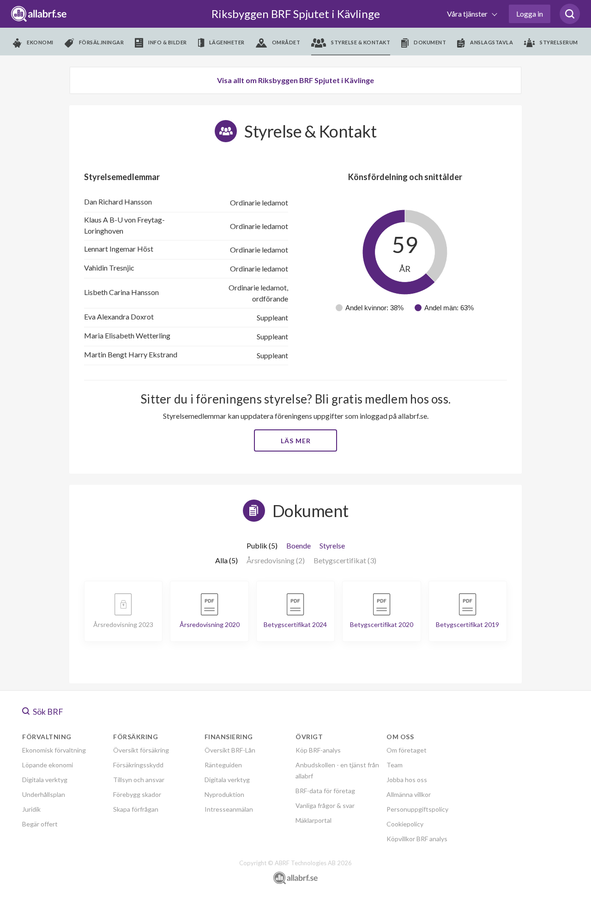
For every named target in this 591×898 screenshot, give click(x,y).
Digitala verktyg (44, 779)
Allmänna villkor (408, 794)
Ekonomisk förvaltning (54, 750)
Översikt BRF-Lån (230, 750)
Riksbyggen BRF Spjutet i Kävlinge (295, 13)
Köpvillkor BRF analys (416, 839)
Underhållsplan (43, 794)
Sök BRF (47, 711)
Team (394, 765)
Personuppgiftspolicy (417, 809)
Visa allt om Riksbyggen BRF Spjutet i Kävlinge (295, 80)
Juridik (31, 809)
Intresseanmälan (229, 809)
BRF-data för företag (325, 791)
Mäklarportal (314, 820)
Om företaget (406, 750)
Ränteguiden (223, 765)
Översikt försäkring (141, 750)
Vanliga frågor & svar (325, 805)
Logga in (529, 13)
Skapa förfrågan (135, 809)
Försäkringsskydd (138, 765)
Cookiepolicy (404, 824)
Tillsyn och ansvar (138, 779)
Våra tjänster (468, 13)
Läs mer (296, 441)
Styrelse (332, 545)
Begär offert (40, 824)
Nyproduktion (224, 794)
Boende (298, 545)
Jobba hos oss (406, 779)
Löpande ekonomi (47, 765)
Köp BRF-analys (318, 750)
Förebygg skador (137, 794)
